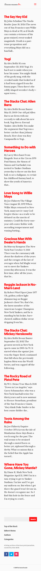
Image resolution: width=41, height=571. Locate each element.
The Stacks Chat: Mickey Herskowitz (18, 332)
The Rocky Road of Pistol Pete (17, 378)
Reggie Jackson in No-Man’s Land (20, 286)
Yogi (7, 59)
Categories (8, 539)
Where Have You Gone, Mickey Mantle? (20, 466)
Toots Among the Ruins (16, 420)
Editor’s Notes (10, 530)
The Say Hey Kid (15, 17)
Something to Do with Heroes (20, 149)
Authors (7, 535)
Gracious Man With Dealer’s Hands (18, 240)
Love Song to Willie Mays (18, 195)
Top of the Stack (10, 526)
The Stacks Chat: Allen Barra (19, 103)
